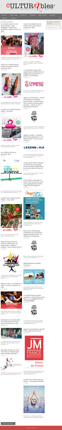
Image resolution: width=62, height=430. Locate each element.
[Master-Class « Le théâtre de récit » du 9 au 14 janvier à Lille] (11, 308)
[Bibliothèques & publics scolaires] (34, 283)
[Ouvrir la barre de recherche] (60, 18)
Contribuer (4, 18)
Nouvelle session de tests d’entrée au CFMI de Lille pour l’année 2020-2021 (10, 352)
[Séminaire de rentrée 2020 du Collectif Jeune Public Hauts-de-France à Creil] (11, 338)
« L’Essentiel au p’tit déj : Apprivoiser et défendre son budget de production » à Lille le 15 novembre (33, 73)
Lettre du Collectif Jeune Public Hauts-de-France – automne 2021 (10, 66)
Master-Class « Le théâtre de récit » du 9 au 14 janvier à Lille (11, 285)
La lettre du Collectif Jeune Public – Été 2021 (10, 110)
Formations (33, 15)
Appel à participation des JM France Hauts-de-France (33, 330)
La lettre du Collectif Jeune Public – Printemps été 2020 (33, 380)
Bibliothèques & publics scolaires (32, 264)
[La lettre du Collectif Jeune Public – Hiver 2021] (11, 231)
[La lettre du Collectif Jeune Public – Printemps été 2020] (34, 412)
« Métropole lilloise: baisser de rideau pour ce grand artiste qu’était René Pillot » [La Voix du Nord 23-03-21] (33, 165)
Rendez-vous (23, 15)
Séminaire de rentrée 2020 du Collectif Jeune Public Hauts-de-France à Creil (10, 321)
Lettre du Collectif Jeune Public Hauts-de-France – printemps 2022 (32, 26)
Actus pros (4, 15)
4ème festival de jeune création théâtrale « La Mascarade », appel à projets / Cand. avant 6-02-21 (11, 244)
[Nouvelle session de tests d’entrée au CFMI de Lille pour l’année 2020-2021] (11, 369)
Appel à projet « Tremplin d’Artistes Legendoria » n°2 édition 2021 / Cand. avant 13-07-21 (33, 138)
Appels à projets (42, 15)
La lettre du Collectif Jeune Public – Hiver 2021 (10, 199)
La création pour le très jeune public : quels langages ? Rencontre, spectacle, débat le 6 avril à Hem (11, 27)
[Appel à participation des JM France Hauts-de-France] (34, 368)
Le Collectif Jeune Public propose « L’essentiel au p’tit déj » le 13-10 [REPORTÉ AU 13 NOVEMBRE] (34, 298)
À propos (13, 18)
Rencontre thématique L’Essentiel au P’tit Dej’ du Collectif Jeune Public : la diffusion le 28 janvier (32, 233)
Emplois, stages (13, 15)
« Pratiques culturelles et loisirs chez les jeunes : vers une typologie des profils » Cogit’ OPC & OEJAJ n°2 (33, 183)
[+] (20, 59)
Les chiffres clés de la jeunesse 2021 (8, 153)
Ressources (52, 15)
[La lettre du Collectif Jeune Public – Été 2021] (11, 142)
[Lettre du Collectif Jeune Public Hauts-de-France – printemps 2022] (34, 58)
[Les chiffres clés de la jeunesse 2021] (11, 188)
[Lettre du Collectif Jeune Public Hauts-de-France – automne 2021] (11, 99)
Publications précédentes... (8, 423)
